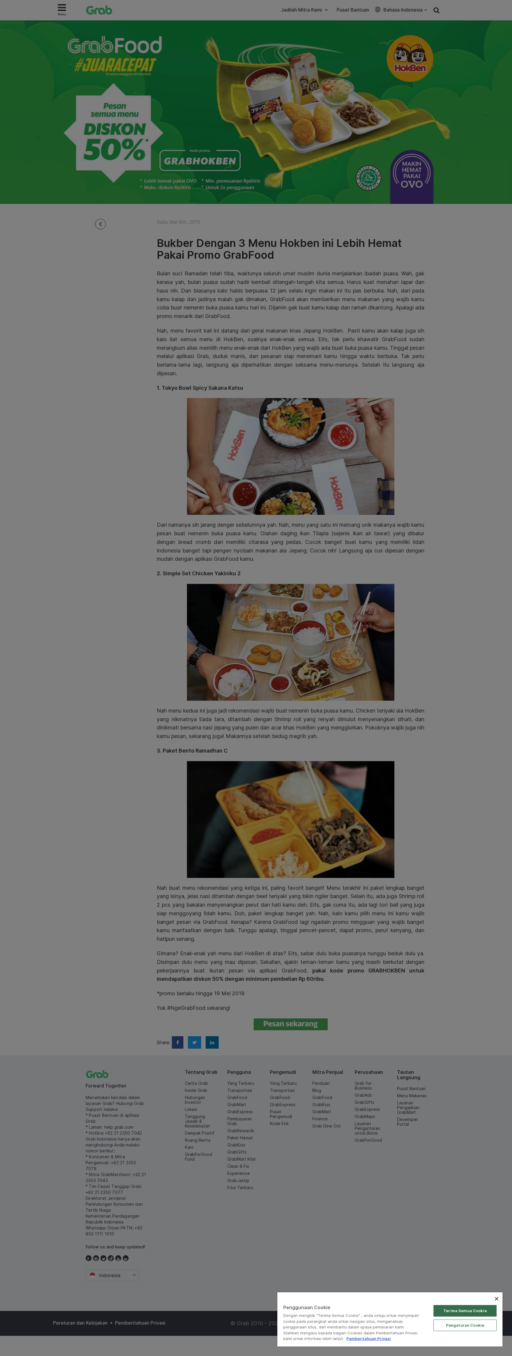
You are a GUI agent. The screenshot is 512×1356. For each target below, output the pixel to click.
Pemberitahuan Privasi (368, 1338)
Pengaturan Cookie (465, 1325)
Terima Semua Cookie (465, 1310)
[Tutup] (496, 1299)
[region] (390, 1319)
